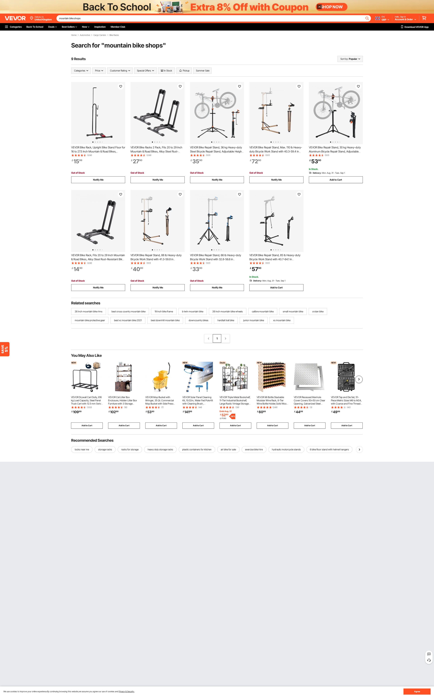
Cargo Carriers (99, 35)
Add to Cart (336, 179)
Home (73, 35)
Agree (417, 691)
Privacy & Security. (126, 691)
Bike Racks (114, 35)
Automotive (85, 35)
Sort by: (344, 58)
